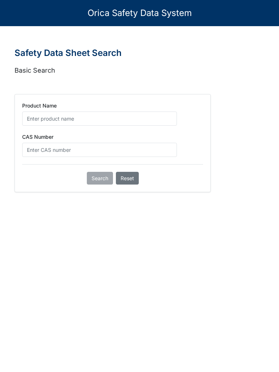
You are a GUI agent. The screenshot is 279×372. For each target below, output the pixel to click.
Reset (127, 178)
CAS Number (37, 137)
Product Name (39, 105)
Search (100, 178)
